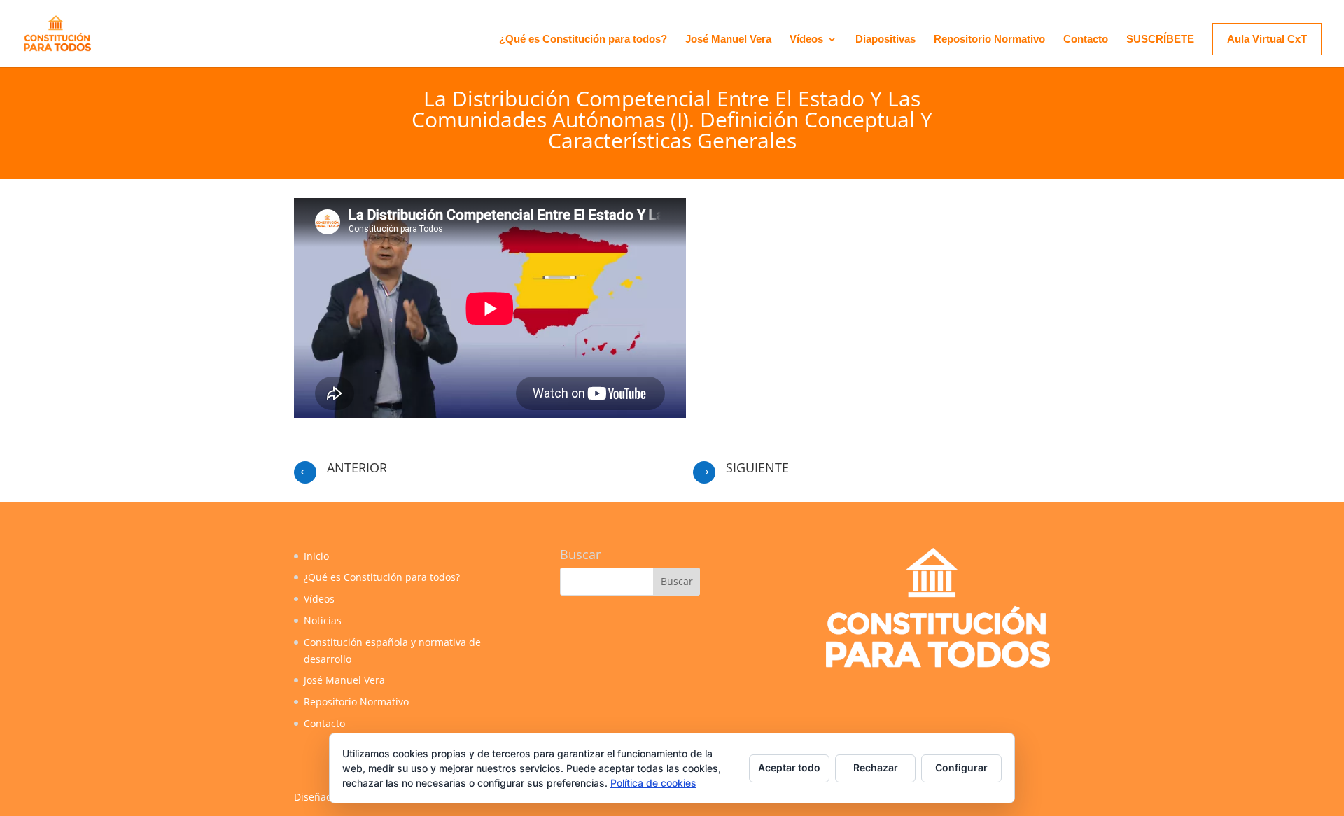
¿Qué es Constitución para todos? (583, 39)
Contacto (1085, 39)
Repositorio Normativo (989, 39)
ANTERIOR (357, 467)
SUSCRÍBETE (1160, 39)
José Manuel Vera (728, 39)
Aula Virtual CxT (1267, 39)
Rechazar (875, 767)
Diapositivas (885, 39)
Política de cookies (653, 783)
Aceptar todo (789, 767)
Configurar (961, 767)
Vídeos (806, 39)
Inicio (316, 556)
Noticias (323, 620)
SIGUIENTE (757, 467)
